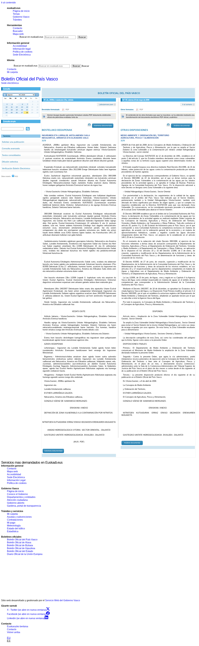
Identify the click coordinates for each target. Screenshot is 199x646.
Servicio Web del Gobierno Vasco (62, 600)
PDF (67, 110)
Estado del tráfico (16, 528)
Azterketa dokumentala (103, 126)
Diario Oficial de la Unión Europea (24, 554)
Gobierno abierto (15, 503)
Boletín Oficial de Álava (19, 542)
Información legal (22, 49)
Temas (16, 14)
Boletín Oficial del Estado (20, 551)
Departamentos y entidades (21, 497)
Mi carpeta (12, 72)
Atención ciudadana (17, 500)
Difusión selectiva (10, 162)
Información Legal (16, 480)
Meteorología (14, 525)
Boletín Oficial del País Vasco (29, 78)
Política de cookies (22, 51)
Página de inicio (21, 11)
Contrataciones (15, 520)
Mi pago (11, 522)
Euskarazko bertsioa (17, 626)
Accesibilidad (20, 46)
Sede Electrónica (22, 54)
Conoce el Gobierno (17, 494)
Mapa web (18, 34)
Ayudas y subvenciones (19, 517)
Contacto (17, 28)
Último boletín (6, 176)
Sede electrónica (10, 83)
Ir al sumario (187, 104)
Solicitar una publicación (13, 142)
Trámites (17, 19)
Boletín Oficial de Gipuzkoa (21, 548)
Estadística (12, 531)
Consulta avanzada (11, 148)
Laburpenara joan (106, 104)
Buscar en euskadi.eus (31, 37)
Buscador (18, 31)
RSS (16, 176)
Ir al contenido (8, 2)
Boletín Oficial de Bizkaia (20, 545)
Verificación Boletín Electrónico (16, 168)
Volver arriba (13, 632)
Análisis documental (182, 126)
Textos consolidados (11, 155)
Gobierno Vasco (21, 17)
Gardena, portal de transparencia (24, 506)
